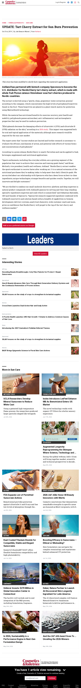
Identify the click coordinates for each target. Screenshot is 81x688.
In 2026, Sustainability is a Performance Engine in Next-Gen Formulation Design (19, 639)
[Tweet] (19, 219)
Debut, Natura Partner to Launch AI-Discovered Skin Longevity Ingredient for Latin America (58, 591)
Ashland (38, 31)
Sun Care (29, 23)
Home (4, 23)
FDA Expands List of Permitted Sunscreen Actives (18, 496)
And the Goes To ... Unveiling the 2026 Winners (59, 637)
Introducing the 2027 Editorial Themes (26, 328)
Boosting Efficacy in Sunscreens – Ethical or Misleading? (59, 541)
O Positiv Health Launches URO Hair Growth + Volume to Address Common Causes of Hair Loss (35, 318)
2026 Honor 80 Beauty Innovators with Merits (58, 496)
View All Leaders (40, 253)
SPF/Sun (4, 269)
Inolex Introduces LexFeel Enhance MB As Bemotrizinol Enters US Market (59, 401)
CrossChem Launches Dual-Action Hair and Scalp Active (24, 306)
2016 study (43, 129)
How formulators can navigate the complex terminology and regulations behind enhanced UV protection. (59, 549)
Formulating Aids (49, 394)
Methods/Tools (9, 394)
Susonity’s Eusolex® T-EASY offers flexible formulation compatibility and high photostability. (20, 552)
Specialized (5, 280)
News (3, 325)
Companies (7, 584)
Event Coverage (48, 490)
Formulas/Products (16, 23)
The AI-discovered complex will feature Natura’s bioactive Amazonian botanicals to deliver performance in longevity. (60, 600)
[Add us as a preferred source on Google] (24, 219)
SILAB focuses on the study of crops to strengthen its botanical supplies (31, 294)
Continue (52, 678)
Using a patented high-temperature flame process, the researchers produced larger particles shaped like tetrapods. (20, 411)
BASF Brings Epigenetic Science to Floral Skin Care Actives (26, 351)
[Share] (9, 219)
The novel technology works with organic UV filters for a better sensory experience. (59, 411)
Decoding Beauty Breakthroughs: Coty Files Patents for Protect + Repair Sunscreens (31, 273)
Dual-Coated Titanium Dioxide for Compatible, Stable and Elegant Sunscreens (19, 543)
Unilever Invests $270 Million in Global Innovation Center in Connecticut (18, 591)
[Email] (4, 219)
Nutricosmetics (6, 314)
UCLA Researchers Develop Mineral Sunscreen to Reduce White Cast (17, 401)
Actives (4, 303)
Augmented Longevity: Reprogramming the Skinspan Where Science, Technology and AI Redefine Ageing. (60, 449)
